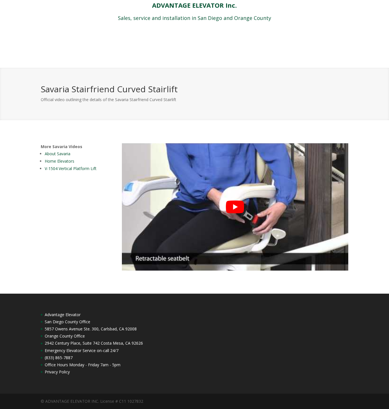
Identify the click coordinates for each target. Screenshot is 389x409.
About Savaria (57, 153)
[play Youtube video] (235, 207)
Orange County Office (65, 336)
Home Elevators (59, 161)
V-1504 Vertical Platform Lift (71, 168)
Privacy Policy (57, 372)
